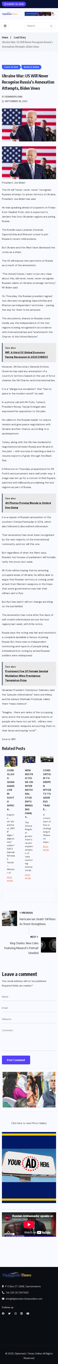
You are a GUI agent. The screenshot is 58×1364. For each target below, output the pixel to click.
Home (5, 37)
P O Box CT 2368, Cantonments (23, 1286)
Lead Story (20, 37)
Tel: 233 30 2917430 (17, 1292)
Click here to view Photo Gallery (29, 1123)
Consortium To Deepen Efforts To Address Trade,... (47, 790)
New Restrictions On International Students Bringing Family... (29, 794)
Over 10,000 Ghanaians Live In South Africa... (11, 790)
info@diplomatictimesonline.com (23, 1298)
